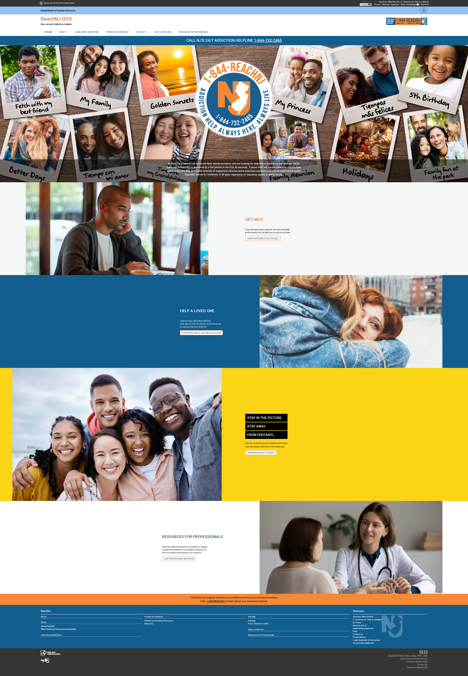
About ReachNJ (48, 626)
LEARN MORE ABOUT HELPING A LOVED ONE (201, 332)
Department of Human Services (58, 10)
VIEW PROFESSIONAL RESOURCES (179, 558)
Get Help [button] (141, 32)
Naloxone (148, 624)
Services (385, 4)
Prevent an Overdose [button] (116, 32)
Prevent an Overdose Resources (158, 621)
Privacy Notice (359, 637)
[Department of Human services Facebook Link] (425, 653)
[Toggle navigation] (423, 10)
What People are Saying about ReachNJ (58, 629)
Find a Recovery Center (258, 624)
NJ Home (357, 622)
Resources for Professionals (193, 32)
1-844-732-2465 (268, 40)
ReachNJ (46, 611)
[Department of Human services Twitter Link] (421, 653)
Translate (364, 4)
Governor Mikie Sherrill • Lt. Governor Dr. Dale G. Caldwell (404, 2)
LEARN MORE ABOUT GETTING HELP (263, 238)
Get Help (252, 621)
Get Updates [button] (412, 4)
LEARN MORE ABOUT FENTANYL (261, 452)
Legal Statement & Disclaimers (366, 640)
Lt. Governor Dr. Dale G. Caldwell (367, 619)
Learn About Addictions (87, 32)
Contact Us (358, 634)
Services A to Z (359, 625)
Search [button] (424, 4)
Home (46, 32)
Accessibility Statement (363, 643)
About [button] (62, 32)
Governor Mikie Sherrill (363, 617)
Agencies (395, 4)
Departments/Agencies (363, 628)
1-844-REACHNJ (216, 601)
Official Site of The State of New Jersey (59, 3)
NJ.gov (377, 4)
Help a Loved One (163, 32)
